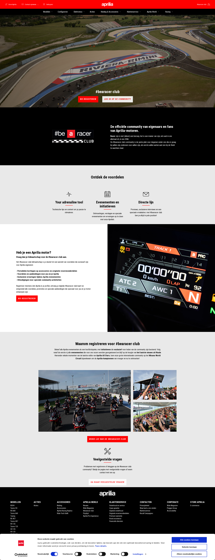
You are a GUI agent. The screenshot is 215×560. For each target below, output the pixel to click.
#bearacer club (88, 511)
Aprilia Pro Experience (91, 516)
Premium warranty (115, 516)
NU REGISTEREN (88, 99)
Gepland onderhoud (116, 511)
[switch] (78, 554)
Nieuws (85, 505)
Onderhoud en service (117, 505)
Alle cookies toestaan (189, 540)
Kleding (59, 505)
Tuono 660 (14, 513)
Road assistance (115, 519)
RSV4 (12, 505)
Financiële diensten (116, 521)
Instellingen (138, 554)
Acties (36, 505)
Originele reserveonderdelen (119, 513)
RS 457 (12, 519)
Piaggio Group (172, 508)
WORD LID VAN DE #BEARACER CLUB (107, 439)
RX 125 (12, 532)
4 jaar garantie (114, 508)
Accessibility (171, 511)
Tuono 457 (14, 521)
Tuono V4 (13, 508)
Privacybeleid (144, 505)
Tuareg (12, 516)
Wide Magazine (88, 508)
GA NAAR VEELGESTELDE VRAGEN (107, 482)
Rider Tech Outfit (62, 513)
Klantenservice (145, 511)
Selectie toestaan (189, 547)
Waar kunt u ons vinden (148, 508)
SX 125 (12, 529)
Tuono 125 (14, 526)
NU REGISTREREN (27, 298)
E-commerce (194, 505)
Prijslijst (86, 513)
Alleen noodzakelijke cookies (189, 554)
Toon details (100, 546)
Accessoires (61, 508)
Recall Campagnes (146, 513)
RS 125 (12, 524)
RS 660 (12, 511)
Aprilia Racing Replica (64, 511)
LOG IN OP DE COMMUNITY (117, 99)
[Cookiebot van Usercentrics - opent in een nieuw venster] (21, 555)
